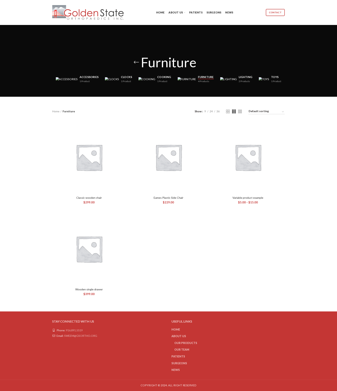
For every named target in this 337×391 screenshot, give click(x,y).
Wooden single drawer (89, 289)
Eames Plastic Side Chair (168, 197)
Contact (275, 12)
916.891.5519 (74, 330)
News (175, 369)
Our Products (185, 343)
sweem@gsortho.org (80, 335)
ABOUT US (178, 336)
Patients (178, 356)
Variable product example (247, 197)
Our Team (181, 349)
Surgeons (179, 363)
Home (55, 111)
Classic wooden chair (89, 197)
